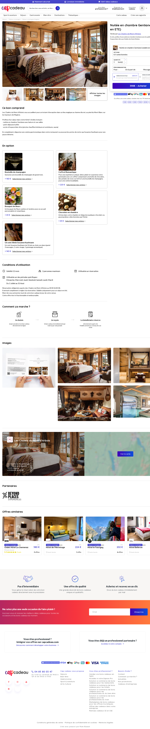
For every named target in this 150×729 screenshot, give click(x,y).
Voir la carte (125, 454)
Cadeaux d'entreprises (127, 684)
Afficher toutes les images (97, 94)
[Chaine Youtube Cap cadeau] (26, 682)
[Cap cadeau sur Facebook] (9, 682)
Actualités (122, 679)
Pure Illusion (85, 726)
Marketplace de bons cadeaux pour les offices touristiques (102, 703)
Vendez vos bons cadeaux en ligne (101, 675)
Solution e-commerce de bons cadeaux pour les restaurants (102, 682)
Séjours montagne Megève (30, 19)
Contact (121, 674)
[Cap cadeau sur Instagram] (18, 682)
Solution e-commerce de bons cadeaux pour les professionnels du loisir (102, 698)
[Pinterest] (9, 689)
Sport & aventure (67, 681)
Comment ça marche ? (127, 677)
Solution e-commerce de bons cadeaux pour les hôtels (102, 686)
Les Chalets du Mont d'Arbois (129, 34)
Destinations (59, 15)
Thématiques (73, 15)
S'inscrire (138, 612)
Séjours (4, 19)
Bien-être (64, 677)
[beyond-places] (11, 496)
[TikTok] (18, 689)
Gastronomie (65, 679)
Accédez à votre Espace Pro (101, 678)
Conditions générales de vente (50, 722)
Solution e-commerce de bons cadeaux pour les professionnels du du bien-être (102, 691)
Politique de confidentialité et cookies (81, 722)
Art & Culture (65, 684)
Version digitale (126, 76)
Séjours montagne (15, 19)
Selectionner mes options (21, 179)
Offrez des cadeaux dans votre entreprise (102, 707)
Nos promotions (125, 681)
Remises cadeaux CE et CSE (100, 711)
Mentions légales (106, 722)
